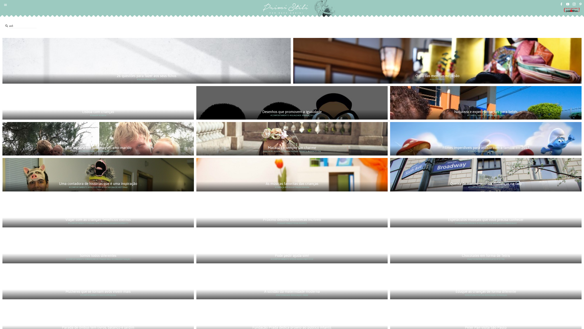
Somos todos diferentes (98, 255)
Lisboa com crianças (98, 112)
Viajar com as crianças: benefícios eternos (98, 220)
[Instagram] (574, 4)
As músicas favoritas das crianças (292, 184)
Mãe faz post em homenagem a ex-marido (98, 148)
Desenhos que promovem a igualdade (292, 112)
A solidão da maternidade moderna (292, 291)
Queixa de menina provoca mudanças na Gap (485, 184)
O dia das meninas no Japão (437, 76)
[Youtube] (567, 4)
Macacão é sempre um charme (292, 148)
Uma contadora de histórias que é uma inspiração (98, 184)
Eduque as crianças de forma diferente (486, 291)
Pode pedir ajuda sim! (292, 255)
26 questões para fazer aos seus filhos (146, 76)
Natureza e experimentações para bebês (486, 112)
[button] (5, 5)
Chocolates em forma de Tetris (486, 255)
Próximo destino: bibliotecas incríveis (292, 220)
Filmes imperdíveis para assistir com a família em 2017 (486, 148)
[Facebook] (561, 4)
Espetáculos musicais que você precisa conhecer (486, 220)
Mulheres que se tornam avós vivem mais (98, 291)
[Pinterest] (580, 4)
